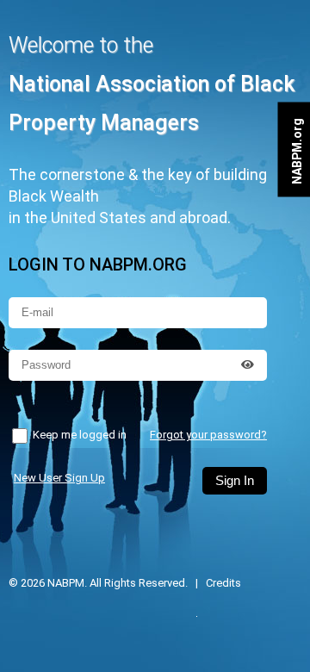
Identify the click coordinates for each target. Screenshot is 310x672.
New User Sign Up (59, 477)
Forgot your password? (208, 434)
